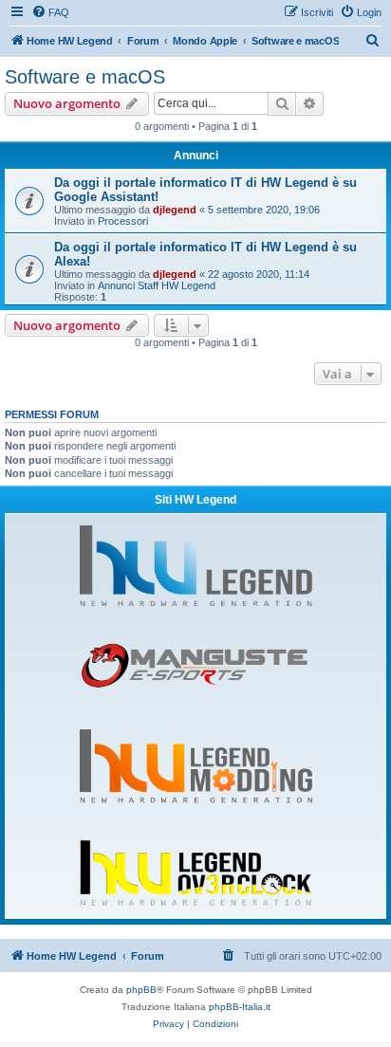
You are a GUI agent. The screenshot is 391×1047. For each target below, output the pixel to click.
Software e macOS (85, 76)
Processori (123, 221)
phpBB (141, 989)
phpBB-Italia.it (239, 1006)
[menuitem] (50, 12)
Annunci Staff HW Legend (156, 285)
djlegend (174, 209)
